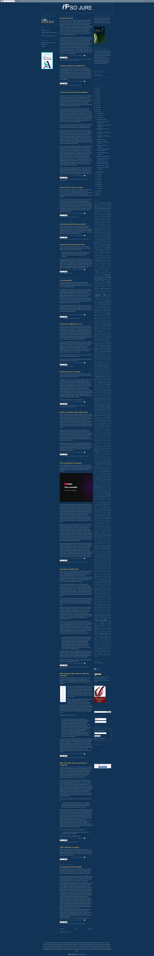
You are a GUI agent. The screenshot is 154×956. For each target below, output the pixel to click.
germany (97, 378)
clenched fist (103, 260)
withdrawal (104, 651)
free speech (100, 368)
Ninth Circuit (87, 59)
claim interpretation (99, 258)
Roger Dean (108, 560)
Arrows (107, 224)
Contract (109, 291)
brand (109, 243)
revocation (98, 557)
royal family (108, 563)
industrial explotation (106, 404)
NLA (105, 481)
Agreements (98, 216)
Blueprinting (103, 239)
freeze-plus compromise (98, 370)
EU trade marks (106, 342)
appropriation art (97, 221)
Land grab (99, 435)
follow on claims (97, 364)
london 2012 (109, 451)
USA (105, 639)
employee (96, 335)
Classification (96, 260)
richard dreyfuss (104, 557)
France (100, 367)
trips (109, 628)
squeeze (109, 587)
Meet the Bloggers (108, 463)
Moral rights (100, 470)
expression (96, 356)
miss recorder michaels (103, 468)
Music (77, 217)
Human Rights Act (106, 390)
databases (78, 318)
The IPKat (43, 46)
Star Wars (108, 591)
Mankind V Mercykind (98, 459)
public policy (85, 667)
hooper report (97, 389)
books (100, 243)
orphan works (103, 493)
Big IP (109, 236)
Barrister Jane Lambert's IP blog (48, 42)
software (66, 60)
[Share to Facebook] (65, 57)
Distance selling (106, 320)
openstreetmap (100, 490)
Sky (78, 923)
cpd (94, 304)
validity (102, 642)
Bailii (106, 232)
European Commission (99, 343)
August (99, 174)
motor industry (107, 471)
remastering (101, 552)
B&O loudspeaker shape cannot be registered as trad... (104, 159)
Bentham (99, 235)
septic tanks (96, 571)
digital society (107, 317)
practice (97, 523)
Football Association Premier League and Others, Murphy (74, 881)
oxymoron (108, 499)
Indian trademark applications (100, 398)
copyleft (108, 293)
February (99, 186)
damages (106, 307)
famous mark (104, 359)
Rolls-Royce (96, 562)
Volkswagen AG (107, 643)
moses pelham (100, 471)
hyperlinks (96, 392)
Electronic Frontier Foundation (100, 334)
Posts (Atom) (68, 932)
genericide (103, 374)
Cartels (99, 252)
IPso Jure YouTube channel (103, 21)
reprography (103, 554)
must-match (101, 476)
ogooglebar (103, 485)
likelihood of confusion (99, 449)
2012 (97, 109)
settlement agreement (101, 573)
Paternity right (108, 510)
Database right (106, 310)
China (102, 257)
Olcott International (98, 487)
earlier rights (98, 329)
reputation (108, 554)
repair (106, 552)
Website (104, 647)
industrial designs (97, 404)
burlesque (101, 247)
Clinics (102, 261)
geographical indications (98, 376)
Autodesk (66, 59)
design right (104, 314)
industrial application (106, 403)
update (97, 639)
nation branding (107, 476)
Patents (75, 562)
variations (108, 642)
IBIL (100, 392)
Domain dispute (108, 321)
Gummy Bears (96, 384)
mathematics (96, 462)
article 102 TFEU (102, 225)
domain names (98, 323)
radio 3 (106, 542)
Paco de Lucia (97, 501)
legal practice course (98, 443)
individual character (97, 403)
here (61, 79)
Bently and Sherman (106, 235)
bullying (95, 247)
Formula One (104, 365)
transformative (96, 628)
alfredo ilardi (98, 218)
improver (97, 396)
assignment (102, 227)
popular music (108, 520)
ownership (104, 496)
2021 (97, 90)
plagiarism (96, 518)
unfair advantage (104, 631)
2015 (97, 103)
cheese (108, 255)
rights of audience (107, 559)
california (95, 250)
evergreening (107, 349)
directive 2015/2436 (107, 318)
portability (97, 521)
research (95, 556)
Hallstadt (102, 384)
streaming (97, 596)
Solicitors (101, 582)
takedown (108, 602)
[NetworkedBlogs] (102, 765)
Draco (61, 73)
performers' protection (102, 513)
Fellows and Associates (70, 239)
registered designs (97, 548)
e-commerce (109, 328)
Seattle (101, 568)
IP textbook (97, 421)
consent (95, 290)
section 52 (97, 570)
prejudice (95, 524)
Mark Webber (96, 460)
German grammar (108, 376)
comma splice (106, 268)
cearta (104, 252)
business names (99, 249)
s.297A (97, 567)
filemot (95, 362)
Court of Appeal (97, 302)
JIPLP (104, 427)
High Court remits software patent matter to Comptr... (103, 162)
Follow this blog (103, 766)
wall (99, 645)
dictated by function (100, 315)
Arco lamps (103, 222)
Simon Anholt (102, 576)
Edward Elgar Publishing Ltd (102, 54)
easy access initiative (106, 329)
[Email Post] (84, 55)
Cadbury (107, 249)
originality (107, 492)
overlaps (103, 495)
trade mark (108, 615)
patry (96, 512)
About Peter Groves (45, 30)
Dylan (95, 328)
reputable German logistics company (85, 577)
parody (109, 502)
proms (110, 529)
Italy (98, 426)
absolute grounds (68, 757)
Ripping (99, 560)
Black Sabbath (103, 238)
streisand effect (102, 596)
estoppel (99, 342)
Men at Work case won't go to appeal (71, 187)
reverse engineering (102, 556)
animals (95, 219)
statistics (95, 595)
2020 (97, 92)
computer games (102, 285)
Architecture (109, 221)
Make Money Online (81, 954)
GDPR (95, 371)
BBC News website (85, 879)
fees (108, 359)
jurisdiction (107, 431)
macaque (95, 456)
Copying (102, 293)
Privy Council (98, 527)
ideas (109, 392)
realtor (98, 543)
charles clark (103, 255)
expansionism (107, 354)
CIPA (106, 257)
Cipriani (109, 257)
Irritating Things (101, 424)
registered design (106, 546)
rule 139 (105, 565)
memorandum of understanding (99, 467)
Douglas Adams (97, 324)
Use (108, 639)
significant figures (106, 574)
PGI (95, 517)
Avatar (110, 230)
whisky (108, 650)
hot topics (103, 389)
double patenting (107, 323)
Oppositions (98, 492)
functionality (107, 370)
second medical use (107, 568)
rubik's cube (101, 565)
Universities (109, 634)
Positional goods (103, 521)
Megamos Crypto (99, 465)
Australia (66, 217)
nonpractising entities (106, 482)
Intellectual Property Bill (104, 409)
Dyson (86, 179)
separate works (107, 570)
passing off (98, 504)
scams (110, 567)
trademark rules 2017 (105, 625)
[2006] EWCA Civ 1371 (79, 781)
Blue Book (97, 239)
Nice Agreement (106, 479)
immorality (96, 395)
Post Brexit (109, 521)
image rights (106, 393)
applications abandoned (106, 219)
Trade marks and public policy (69, 569)
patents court (103, 510)
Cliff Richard (109, 260)
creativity (99, 304)
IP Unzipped (109, 421)
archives (97, 222)
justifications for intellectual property (101, 432)
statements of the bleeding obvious (101, 593)
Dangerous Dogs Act (100, 309)
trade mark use (106, 618)
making (99, 457)
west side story (103, 650)
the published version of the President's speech (71, 425)
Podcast (107, 518)
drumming (97, 326)
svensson (99, 601)
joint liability (101, 429)
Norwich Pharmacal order (99, 484)
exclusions (104, 353)
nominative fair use (97, 482)
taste (95, 604)
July (98, 176)
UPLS (101, 639)
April (98, 182)
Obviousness (96, 485)
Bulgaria (108, 246)
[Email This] (60, 57)
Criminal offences (74, 405)
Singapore (108, 576)
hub (94, 390)
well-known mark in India (103, 648)
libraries (109, 446)
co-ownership (102, 266)
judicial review (100, 431)
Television (82, 923)
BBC (104, 233)
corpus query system (100, 298)
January (99, 188)
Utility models (96, 642)
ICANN (104, 392)
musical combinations (106, 474)
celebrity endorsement (98, 254)
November (99, 115)
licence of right (102, 448)
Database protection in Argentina (70, 372)
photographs (107, 517)
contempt (107, 290)
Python (100, 540)
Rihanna (95, 560)
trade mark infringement (100, 616)
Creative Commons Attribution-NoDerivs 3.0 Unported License (101, 680)
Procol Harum (106, 527)
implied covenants (102, 395)
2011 (97, 111)
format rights (108, 364)
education (100, 331)
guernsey (108, 382)
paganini (104, 501)
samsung (105, 567)
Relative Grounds (106, 551)
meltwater (107, 465)
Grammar (100, 381)
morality (79, 667)
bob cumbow (109, 239)
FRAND (105, 367)
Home (42, 29)
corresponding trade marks (105, 299)
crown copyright (102, 306)
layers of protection (101, 440)
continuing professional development (100, 291)
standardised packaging (106, 588)
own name (98, 496)
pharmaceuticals (100, 517)
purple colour (102, 538)
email (109, 334)
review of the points (87, 309)
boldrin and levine (103, 241)
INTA (103, 407)
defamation (107, 312)
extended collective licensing (105, 356)
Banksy (110, 232)
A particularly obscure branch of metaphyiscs (74, 92)
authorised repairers (102, 229)
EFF (105, 331)
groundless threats (101, 382)
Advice (101, 213)
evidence (95, 351)
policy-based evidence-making (99, 520)
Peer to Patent (106, 512)
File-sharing (107, 360)
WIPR (99, 651)
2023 (97, 88)
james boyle (103, 426)
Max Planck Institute (104, 462)
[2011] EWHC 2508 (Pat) (73, 767)
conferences (96, 288)
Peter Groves (102, 677)
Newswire (109, 477)
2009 (97, 193)
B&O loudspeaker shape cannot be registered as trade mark (75, 675)
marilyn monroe (107, 459)
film (99, 362)
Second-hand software (66, 18)
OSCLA (109, 493)
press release (102, 524)
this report (83, 167)
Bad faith (97, 232)
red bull (108, 543)
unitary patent (104, 633)
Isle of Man (108, 424)
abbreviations (104, 207)
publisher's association (102, 537)
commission (96, 269)
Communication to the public (99, 275)
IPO (96, 423)
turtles (104, 629)
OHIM (108, 485)
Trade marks (63, 668)
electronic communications (104, 332)
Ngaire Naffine (98, 479)
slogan (102, 579)
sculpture (97, 568)
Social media (98, 581)
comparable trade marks (99, 280)
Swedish (104, 601)
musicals (95, 476)
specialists (96, 587)
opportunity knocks (108, 490)
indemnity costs (103, 396)
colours (99, 268)
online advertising (104, 488)
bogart (97, 241)
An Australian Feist (66, 280)
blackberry (109, 238)
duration (108, 326)
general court (107, 371)
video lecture (100, 643)
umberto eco (96, 631)
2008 (97, 195)
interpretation (107, 417)
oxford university (101, 499)
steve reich (109, 595)
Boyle (105, 243)
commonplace (105, 274)
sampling (101, 567)
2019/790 (103, 202)
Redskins (102, 545)
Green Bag (105, 381)
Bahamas (102, 232)
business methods (107, 247)
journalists (108, 429)
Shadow (108, 573)
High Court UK (107, 387)
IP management (108, 420)
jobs (78, 239)
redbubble (96, 545)
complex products (101, 283)
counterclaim (100, 301)
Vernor (77, 60)
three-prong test (78, 39)
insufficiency (98, 407)
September (99, 172)
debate (102, 312)
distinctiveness (97, 321)
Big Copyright (103, 236)
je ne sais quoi (98, 427)
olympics (105, 487)
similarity (96, 576)
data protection (97, 310)
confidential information (105, 288)
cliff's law (97, 261)
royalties (95, 565)
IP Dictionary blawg (100, 57)
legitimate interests (97, 445)
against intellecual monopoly (99, 214)
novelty (108, 484)
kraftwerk (104, 434)
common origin (104, 272)
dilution (95, 318)
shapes (76, 757)
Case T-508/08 (68, 680)
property (97, 531)
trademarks (96, 626)
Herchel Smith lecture (98, 387)
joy (94, 431)
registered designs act (107, 548)
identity (95, 393)
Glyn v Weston (107, 378)
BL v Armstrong (97, 238)
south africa (102, 584)
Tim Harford (102, 613)
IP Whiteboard (77, 195)
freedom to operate (106, 368)
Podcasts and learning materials (48, 36)
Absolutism (102, 208)
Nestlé (95, 477)
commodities (106, 271)
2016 (97, 101)
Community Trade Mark (70, 667)
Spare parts (101, 585)
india (108, 396)
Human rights (99, 390)
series (101, 571)
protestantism (102, 531)
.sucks (99, 202)
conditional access (105, 286)
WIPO (95, 651)
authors (108, 229)
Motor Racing (104, 473)
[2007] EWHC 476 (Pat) (70, 821)
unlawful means (99, 636)
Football (66, 923)
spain (106, 584)
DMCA (103, 321)
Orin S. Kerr (96, 493)
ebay (95, 331)
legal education (107, 442)
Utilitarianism (107, 640)
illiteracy (100, 393)
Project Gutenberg (104, 529)
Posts (97, 719)
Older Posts (90, 929)
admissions (108, 211)
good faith (99, 379)
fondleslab (69, 232)
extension (96, 357)
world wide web (82, 562)
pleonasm (102, 518)
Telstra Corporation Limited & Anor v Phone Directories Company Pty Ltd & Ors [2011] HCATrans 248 (74, 297)
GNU (95, 379)
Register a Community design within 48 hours (74, 412)
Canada (66, 85)
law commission (101, 437)
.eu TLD (95, 202)
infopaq (95, 406)
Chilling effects (97, 257)
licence (97, 448)
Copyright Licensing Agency (106, 296)
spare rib (108, 585)
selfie (102, 570)
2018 (97, 97)
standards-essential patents (99, 590)
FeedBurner (102, 738)
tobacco (103, 615)
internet (101, 417)
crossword (96, 306)
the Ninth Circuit (77, 29)
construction (101, 290)
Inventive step (102, 418)
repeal (99, 554)
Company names (106, 279)
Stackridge (98, 588)
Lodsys (104, 451)
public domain (104, 534)
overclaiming (98, 495)
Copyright (71, 85)
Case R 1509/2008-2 (79, 624)
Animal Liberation (106, 218)
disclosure (98, 320)
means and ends (85, 456)
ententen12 (101, 337)
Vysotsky (95, 645)
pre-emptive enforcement (105, 523)
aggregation (109, 214)
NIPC (101, 481)
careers (95, 252)
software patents (73, 841)
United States (102, 634)
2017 (97, 99)
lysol (109, 454)
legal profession (107, 443)
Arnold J (95, 224)
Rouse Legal (102, 563)
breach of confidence (98, 244)
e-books (103, 328)
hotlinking (108, 389)
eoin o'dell (106, 340)
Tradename (103, 626)
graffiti (95, 381)
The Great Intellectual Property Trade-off (101, 610)
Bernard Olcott (96, 236)
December (99, 113)
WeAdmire (104, 645)
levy (100, 446)
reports (76, 329)
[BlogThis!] (62, 57)
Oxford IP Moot (102, 498)
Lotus (100, 454)
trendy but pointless (104, 628)
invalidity (96, 418)
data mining (108, 309)
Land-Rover (105, 435)
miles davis (96, 468)
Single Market (73, 923)
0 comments (80, 55)
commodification (97, 271)
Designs (83, 179)
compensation (102, 282)
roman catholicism (103, 562)
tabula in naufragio (101, 602)
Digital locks (77, 85)
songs (106, 582)
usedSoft (72, 60)
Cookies (97, 293)
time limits (108, 613)
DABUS (102, 307)
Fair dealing (102, 357)
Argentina (66, 405)
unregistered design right (105, 637)
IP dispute (96, 420)
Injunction (109, 406)
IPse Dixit (100, 423)
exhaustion (101, 354)
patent (105, 504)
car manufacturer (107, 250)
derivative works (97, 314)
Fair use (108, 357)
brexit (105, 244)
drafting (109, 325)
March (98, 184)
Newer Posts (62, 929)
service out (106, 571)
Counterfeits (107, 301)
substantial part (102, 598)
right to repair (100, 559)
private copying (97, 526)
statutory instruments (102, 595)
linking (108, 449)
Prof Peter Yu (44, 44)
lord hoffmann (104, 452)
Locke (101, 451)
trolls (71, 366)
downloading (103, 324)
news (99, 477)
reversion (109, 556)
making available (106, 457)
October (99, 117)
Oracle (61, 60)
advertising (96, 213)
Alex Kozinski (108, 216)
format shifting (97, 365)
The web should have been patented (71, 463)
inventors (108, 418)
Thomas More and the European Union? (72, 245)
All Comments (99, 722)
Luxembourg (105, 454)
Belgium (108, 233)
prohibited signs (97, 529)
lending (104, 445)
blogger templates (72, 954)
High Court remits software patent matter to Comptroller (73, 764)
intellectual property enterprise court (101, 410)
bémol (95, 235)
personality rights (100, 515)
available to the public (103, 230)
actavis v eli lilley (101, 211)
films (102, 362)
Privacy (107, 524)
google (108, 379)
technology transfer (102, 605)
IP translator (103, 421)
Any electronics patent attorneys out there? (73, 224)
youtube (105, 654)
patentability (96, 509)
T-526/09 (84, 572)
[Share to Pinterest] (66, 57)
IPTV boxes (106, 423)
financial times (107, 362)
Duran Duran (103, 326)
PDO (100, 512)
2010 (97, 191)
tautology (98, 604)
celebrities (108, 252)
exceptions (98, 353)
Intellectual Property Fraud (67, 406)
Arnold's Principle (102, 224)
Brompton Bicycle (101, 246)
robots (104, 560)
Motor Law (96, 473)
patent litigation (103, 506)
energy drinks (102, 335)
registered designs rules (100, 549)
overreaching (108, 495)
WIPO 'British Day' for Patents (69, 847)
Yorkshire (100, 654)
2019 (97, 95)
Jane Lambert (108, 426)
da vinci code (96, 307)
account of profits (106, 210)
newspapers (104, 477)
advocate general (107, 213)
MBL (110, 462)
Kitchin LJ (100, 434)
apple (99, 219)
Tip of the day (97, 615)
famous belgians (68, 562)
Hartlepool (108, 385)
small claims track (108, 579)
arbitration (103, 221)
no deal (108, 481)
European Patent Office (104, 346)
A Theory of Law (102, 205)
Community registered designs (72, 179)
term (96, 607)
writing (95, 654)
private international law (106, 526)
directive (100, 318)
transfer (108, 626)
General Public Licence (99, 373)
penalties (95, 513)
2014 (97, 105)
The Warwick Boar (104, 612)
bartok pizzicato (98, 233)
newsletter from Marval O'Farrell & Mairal (75, 379)
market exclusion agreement (105, 460)
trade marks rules (103, 622)
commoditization (97, 272)
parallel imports (103, 502)
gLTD (102, 378)
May (98, 180)
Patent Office (106, 507)
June (98, 178)
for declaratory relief (69, 26)
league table (108, 440)
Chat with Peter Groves (99, 662)
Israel (95, 426)
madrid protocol (101, 456)
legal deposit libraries (98, 442)
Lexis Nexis (105, 446)
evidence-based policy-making (105, 351)
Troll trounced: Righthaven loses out (71, 324)
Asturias (108, 227)
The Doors (106, 607)
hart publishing (102, 385)
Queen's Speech (107, 540)
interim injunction (101, 415)
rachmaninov (101, 542)
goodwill (104, 379)
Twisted (108, 629)
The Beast (101, 607)
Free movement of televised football (70, 867)
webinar (99, 647)
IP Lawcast (101, 420)
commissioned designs (105, 269)
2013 (97, 107)
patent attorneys (84, 239)
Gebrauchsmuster (101, 371)
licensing (81, 59)
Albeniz (102, 216)
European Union (68, 273)
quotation (95, 542)
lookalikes (98, 452)
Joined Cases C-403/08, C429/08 (77, 880)
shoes (100, 574)
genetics (108, 374)
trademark (102, 623)
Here (61, 68)
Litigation (96, 451)
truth (100, 629)
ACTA (95, 211)
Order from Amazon (98, 75)
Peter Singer (108, 515)
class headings (107, 258)
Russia (110, 565)
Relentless (96, 552)
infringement (63, 180)
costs (95, 301)
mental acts (108, 467)
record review (103, 543)
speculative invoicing (103, 587)
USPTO (101, 640)
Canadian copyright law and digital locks (72, 66)
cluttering (102, 264)
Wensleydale (96, 650)
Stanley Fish (101, 591)
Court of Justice (73, 59)
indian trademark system (104, 401)
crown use (108, 306)
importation (109, 395)
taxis (102, 604)
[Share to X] (63, 57)
